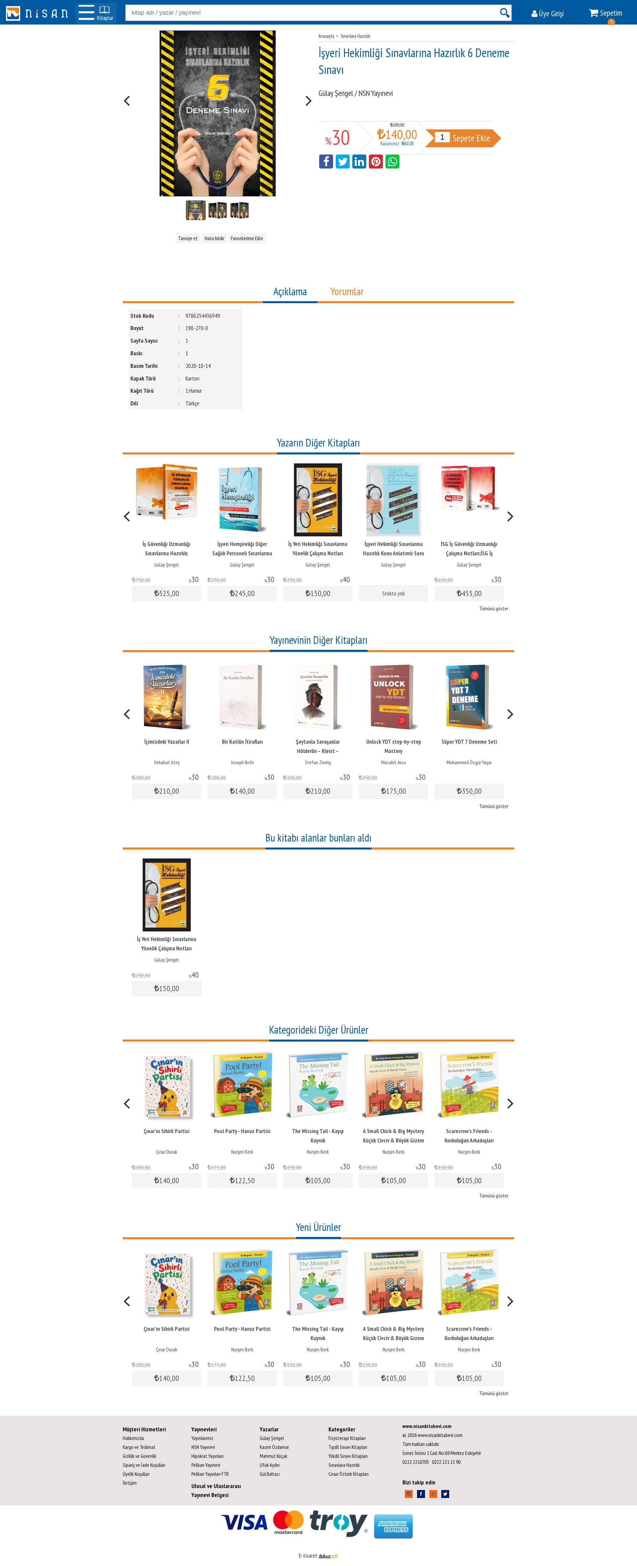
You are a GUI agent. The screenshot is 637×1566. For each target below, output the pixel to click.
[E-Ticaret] (328, 1555)
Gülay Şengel (166, 564)
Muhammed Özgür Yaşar (469, 762)
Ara (504, 13)
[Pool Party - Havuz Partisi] (242, 1055)
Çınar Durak (166, 1151)
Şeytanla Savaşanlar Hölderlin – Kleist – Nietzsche (318, 751)
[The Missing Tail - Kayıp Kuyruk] (318, 1055)
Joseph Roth (242, 762)
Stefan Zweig (318, 762)
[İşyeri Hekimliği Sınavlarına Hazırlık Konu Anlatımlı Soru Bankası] (393, 468)
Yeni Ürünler (318, 1227)
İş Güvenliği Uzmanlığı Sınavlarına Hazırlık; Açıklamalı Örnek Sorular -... (166, 553)
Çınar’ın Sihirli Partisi (166, 1131)
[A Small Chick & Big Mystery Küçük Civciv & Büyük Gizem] (393, 1055)
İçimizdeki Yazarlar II (166, 741)
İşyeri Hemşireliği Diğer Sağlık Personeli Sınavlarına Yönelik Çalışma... (242, 553)
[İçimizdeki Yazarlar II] (166, 665)
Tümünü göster (493, 608)
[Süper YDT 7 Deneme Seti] (469, 665)
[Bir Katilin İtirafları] (242, 665)
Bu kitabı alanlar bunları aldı (318, 838)
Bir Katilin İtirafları (242, 741)
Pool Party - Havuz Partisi (242, 1131)
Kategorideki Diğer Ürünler (318, 1030)
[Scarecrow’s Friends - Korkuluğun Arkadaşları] (469, 1055)
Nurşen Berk (242, 1151)
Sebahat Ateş (166, 762)
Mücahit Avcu (393, 762)
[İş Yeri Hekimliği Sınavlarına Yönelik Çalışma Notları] (318, 468)
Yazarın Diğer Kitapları (318, 442)
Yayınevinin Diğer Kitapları (319, 640)
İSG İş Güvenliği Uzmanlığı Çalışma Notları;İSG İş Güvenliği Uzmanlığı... (469, 553)
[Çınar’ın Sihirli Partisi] (166, 1055)
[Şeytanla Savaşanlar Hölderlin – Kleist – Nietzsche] (318, 665)
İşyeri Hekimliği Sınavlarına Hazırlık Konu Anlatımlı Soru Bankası (393, 553)
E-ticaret (308, 1555)
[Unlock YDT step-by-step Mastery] (393, 665)
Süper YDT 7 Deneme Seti (469, 741)
